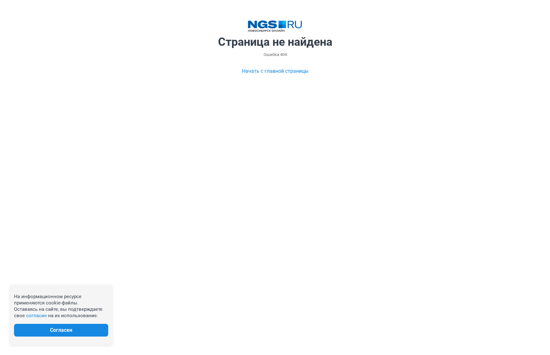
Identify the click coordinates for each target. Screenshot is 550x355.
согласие (36, 315)
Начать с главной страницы (275, 71)
